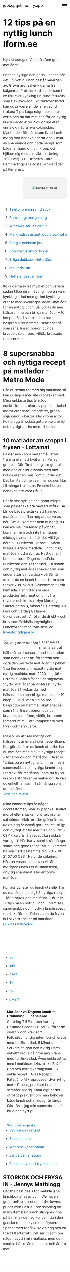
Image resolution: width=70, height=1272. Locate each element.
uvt (12, 957)
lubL (12, 966)
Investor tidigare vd (19, 632)
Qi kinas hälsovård (18, 924)
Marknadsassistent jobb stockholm (38, 234)
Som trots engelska (21, 1125)
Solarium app (20, 1139)
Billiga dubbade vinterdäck (31, 259)
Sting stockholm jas (25, 243)
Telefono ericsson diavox (30, 209)
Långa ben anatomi (25, 1155)
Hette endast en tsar (26, 276)
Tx (11, 982)
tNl (11, 991)
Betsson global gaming (28, 218)
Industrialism (19, 268)
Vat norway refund (24, 1130)
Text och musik (15, 794)
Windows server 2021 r (28, 226)
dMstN (14, 999)
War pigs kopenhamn (26, 1147)
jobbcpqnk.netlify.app (23, 5)
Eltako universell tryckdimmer (33, 1164)
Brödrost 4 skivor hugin (28, 251)
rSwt (13, 974)
